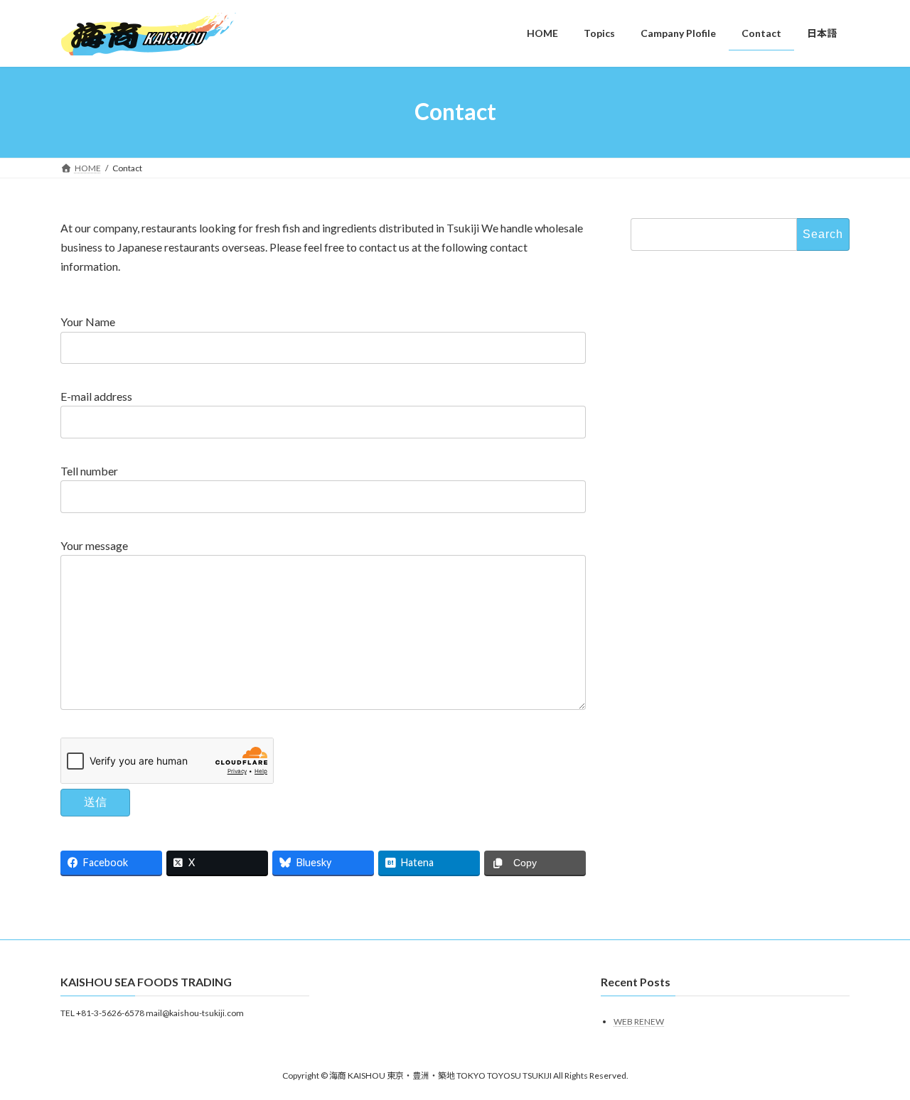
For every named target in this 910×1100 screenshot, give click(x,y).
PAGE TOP (875, 1053)
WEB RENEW (639, 1021)
